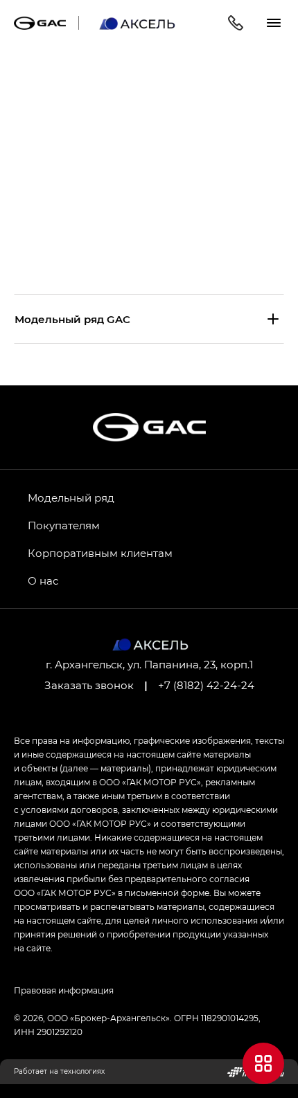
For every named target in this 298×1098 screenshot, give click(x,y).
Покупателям (64, 525)
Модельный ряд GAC (72, 319)
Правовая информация (64, 990)
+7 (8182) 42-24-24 (206, 685)
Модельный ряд (71, 497)
